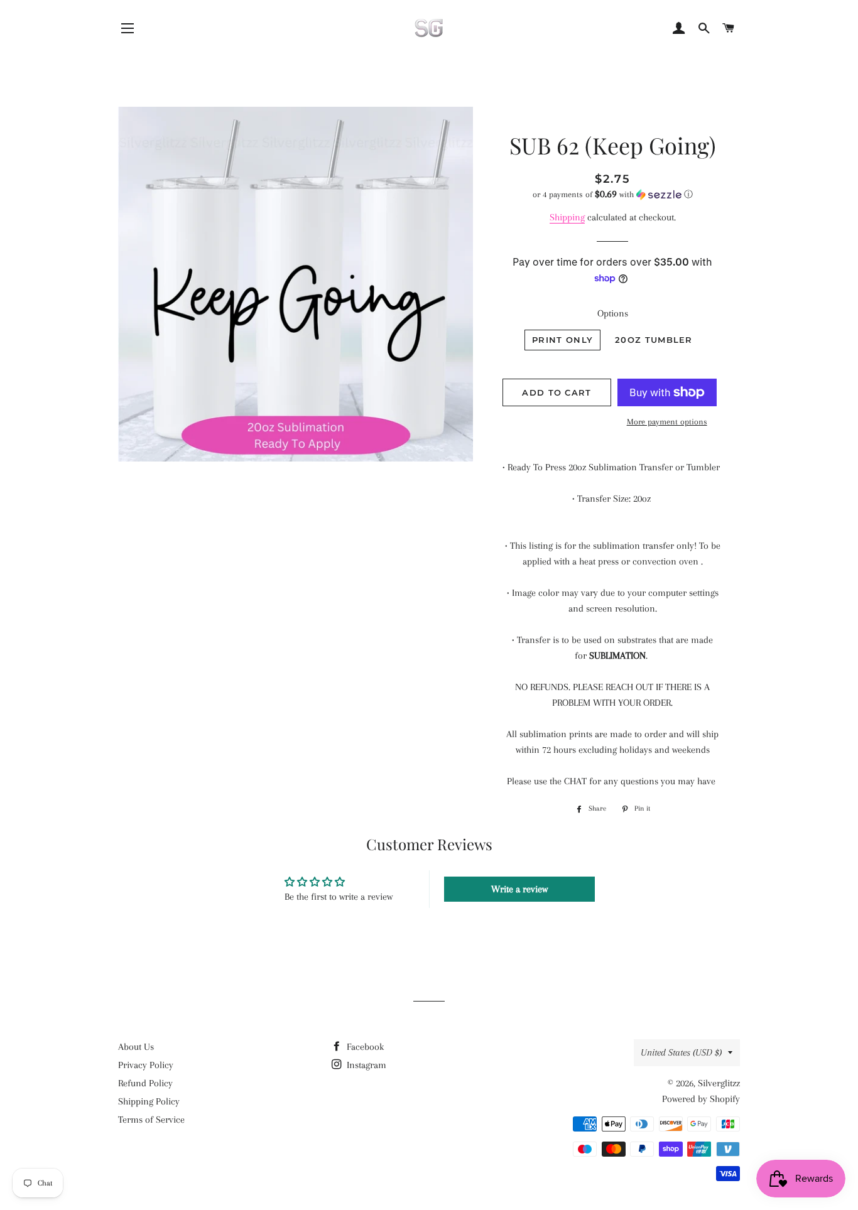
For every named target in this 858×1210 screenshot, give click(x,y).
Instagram (365, 1065)
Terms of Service (151, 1119)
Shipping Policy (149, 1101)
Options (612, 313)
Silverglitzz (719, 1083)
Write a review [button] (519, 889)
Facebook (364, 1046)
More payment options (667, 421)
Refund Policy (145, 1083)
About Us (136, 1046)
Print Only (562, 340)
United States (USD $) (681, 1052)
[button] (612, 194)
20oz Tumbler (654, 340)
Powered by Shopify (701, 1099)
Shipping (567, 217)
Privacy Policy (145, 1065)
